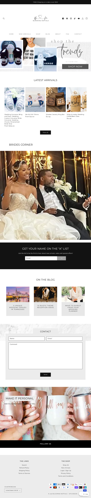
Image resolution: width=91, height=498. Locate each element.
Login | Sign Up (66, 470)
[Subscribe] (61, 258)
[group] (45, 54)
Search (24, 465)
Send (45, 374)
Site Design (73, 493)
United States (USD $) (12, 490)
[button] (4, 18)
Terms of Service (24, 473)
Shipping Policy (24, 470)
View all (45, 132)
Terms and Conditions (65, 476)
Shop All (66, 465)
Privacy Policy (66, 473)
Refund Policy (24, 468)
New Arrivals (65, 468)
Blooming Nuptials (60, 493)
